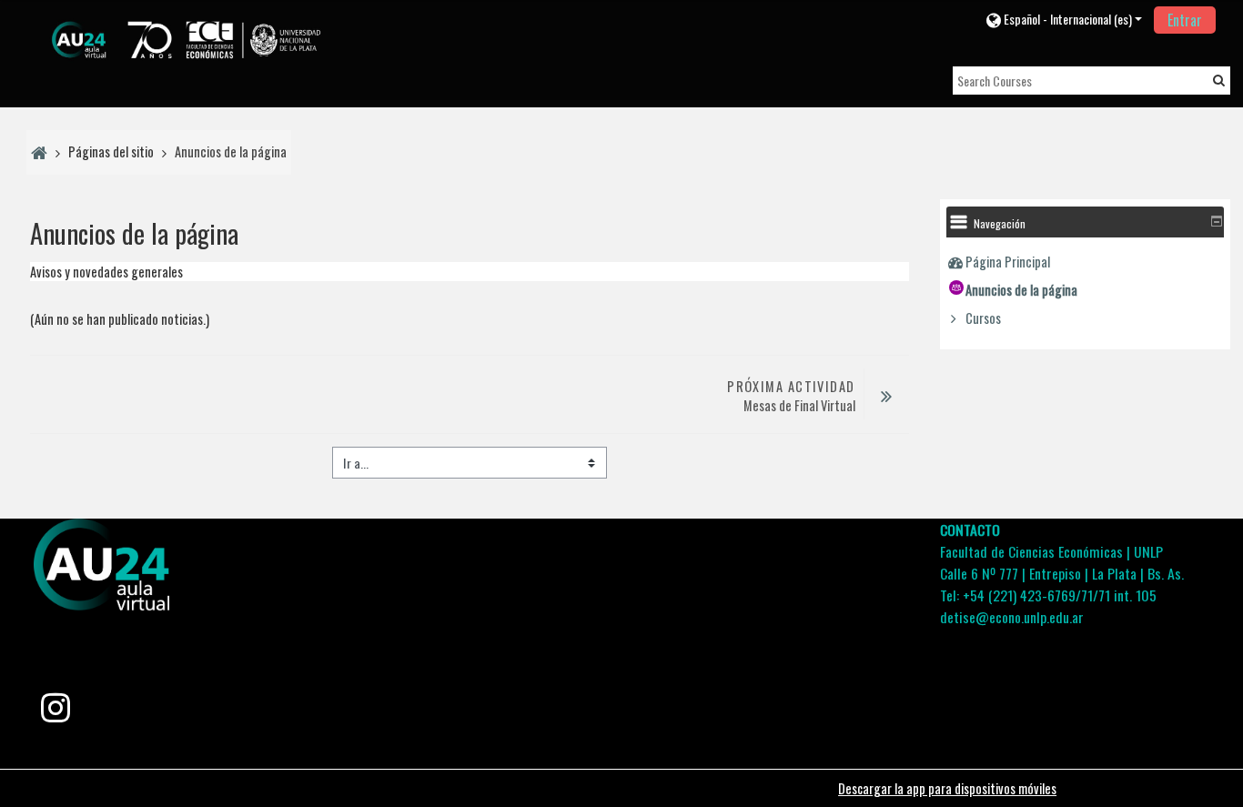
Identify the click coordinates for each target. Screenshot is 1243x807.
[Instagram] (55, 713)
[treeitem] (1084, 262)
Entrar (1184, 20)
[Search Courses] (1218, 79)
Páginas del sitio (111, 151)
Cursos (983, 318)
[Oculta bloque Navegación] (1216, 221)
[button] (1063, 19)
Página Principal (1007, 261)
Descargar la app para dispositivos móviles (947, 788)
